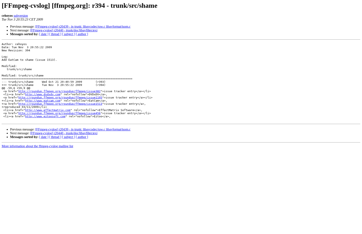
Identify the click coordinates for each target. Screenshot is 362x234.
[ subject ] (68, 34)
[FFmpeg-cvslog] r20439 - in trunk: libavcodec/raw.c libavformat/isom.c (83, 26)
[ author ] (82, 34)
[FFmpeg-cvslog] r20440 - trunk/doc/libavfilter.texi (63, 30)
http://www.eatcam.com (42, 100)
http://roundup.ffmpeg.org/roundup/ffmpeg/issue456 (59, 113)
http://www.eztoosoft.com (45, 116)
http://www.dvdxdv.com (42, 94)
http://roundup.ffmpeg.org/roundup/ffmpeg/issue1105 (60, 97)
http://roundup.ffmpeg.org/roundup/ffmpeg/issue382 (59, 91)
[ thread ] (55, 34)
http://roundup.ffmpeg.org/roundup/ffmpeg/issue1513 (60, 103)
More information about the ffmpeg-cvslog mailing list (37, 146)
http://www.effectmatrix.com (47, 110)
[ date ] (43, 34)
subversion (21, 15)
